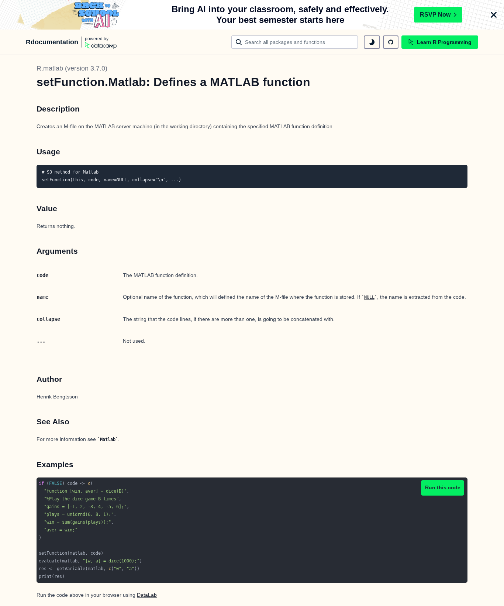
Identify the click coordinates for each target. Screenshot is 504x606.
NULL (369, 297)
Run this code (442, 487)
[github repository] (390, 42)
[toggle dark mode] (372, 42)
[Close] (493, 14)
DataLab (147, 595)
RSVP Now (435, 14)
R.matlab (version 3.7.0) (72, 68)
